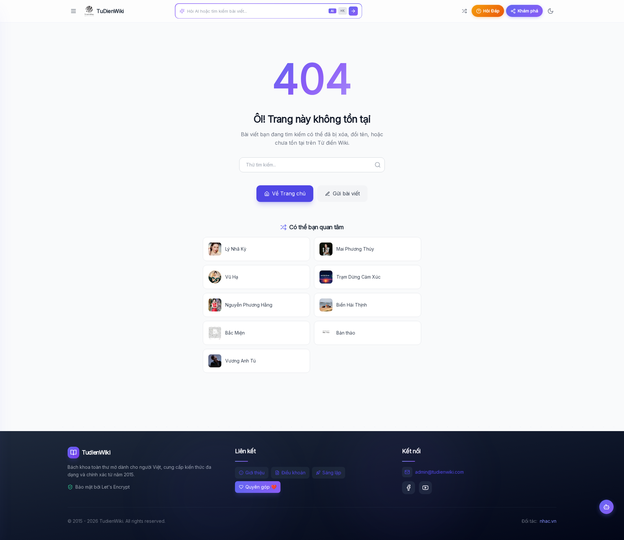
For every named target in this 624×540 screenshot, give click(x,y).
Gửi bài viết (346, 193)
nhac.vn (548, 521)
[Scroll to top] (606, 529)
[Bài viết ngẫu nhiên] (464, 11)
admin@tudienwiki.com (439, 472)
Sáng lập (331, 472)
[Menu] (73, 11)
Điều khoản (293, 472)
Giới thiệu (255, 472)
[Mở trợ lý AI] (606, 507)
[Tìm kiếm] (353, 11)
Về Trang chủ (289, 193)
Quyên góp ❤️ (261, 487)
